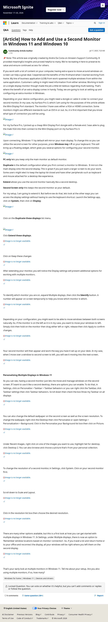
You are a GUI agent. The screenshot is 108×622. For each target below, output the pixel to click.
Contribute (49, 614)
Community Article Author (20, 50)
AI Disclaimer (8, 614)
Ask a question (96, 30)
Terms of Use (8, 618)
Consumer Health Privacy (80, 614)
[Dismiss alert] (103, 5)
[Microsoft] (5, 23)
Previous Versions (25, 614)
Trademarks (41, 618)
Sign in (102, 23)
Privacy (60, 614)
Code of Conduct (24, 618)
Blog (38, 614)
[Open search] (95, 23)
